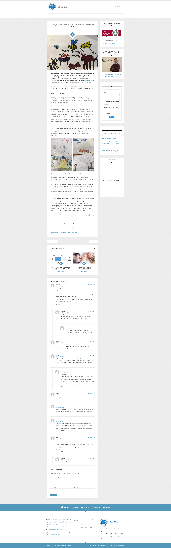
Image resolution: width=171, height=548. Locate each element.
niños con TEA (87, 231)
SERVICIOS (59, 15)
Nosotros (50, 15)
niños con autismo (80, 231)
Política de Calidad (104, 545)
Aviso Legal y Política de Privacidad (117, 545)
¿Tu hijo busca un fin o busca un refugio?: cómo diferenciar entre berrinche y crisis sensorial (110, 143)
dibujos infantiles (71, 231)
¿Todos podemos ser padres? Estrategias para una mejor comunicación (84, 268)
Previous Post (53, 241)
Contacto (85, 15)
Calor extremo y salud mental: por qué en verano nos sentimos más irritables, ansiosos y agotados (111, 135)
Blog (77, 15)
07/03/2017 (73, 29)
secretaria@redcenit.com (74, 461)
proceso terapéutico (56, 232)
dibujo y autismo (62, 231)
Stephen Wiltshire (73, 77)
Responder (92, 284)
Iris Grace (87, 80)
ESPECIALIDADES (68, 15)
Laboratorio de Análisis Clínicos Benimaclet (83, 527)
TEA (62, 232)
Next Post (92, 241)
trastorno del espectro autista (70, 232)
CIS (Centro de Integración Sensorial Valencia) (84, 524)
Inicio (90, 545)
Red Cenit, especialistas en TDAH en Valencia (109, 528)
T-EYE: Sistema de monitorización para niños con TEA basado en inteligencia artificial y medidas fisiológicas (61, 268)
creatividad (56, 231)
